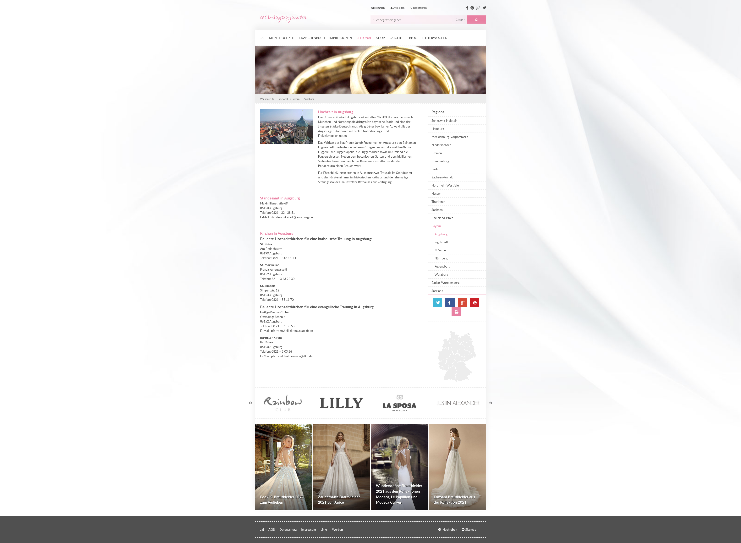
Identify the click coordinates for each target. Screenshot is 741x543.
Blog (413, 38)
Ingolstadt (441, 242)
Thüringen (438, 201)
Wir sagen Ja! (267, 99)
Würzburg (441, 274)
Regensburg (442, 266)
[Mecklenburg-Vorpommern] (465, 337)
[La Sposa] (399, 410)
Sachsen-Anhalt (442, 177)
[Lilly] (341, 410)
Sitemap (470, 529)
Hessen (436, 193)
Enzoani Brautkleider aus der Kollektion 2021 (454, 499)
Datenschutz (288, 529)
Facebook (450, 302)
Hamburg (437, 129)
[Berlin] (469, 347)
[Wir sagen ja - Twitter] (484, 7)
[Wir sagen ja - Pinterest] (472, 7)
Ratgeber (396, 38)
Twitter (437, 302)
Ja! (262, 38)
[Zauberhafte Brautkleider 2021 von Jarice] (341, 467)
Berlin (435, 169)
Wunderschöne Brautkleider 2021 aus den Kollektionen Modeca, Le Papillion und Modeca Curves (399, 494)
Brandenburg (440, 161)
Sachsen (437, 210)
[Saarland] (441, 368)
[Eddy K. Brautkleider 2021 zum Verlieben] (283, 467)
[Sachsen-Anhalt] (464, 350)
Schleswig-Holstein (444, 120)
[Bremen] (450, 343)
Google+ (462, 302)
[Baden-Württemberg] (450, 373)
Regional (364, 38)
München (441, 250)
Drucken (456, 311)
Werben (337, 529)
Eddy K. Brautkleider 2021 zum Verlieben (282, 499)
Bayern (295, 99)
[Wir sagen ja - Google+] (478, 7)
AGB (271, 529)
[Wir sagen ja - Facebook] (467, 7)
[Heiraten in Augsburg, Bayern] (286, 142)
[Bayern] (461, 371)
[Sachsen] (469, 357)
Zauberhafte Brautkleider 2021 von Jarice (339, 499)
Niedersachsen (441, 145)
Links (324, 529)
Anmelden (398, 7)
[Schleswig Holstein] (455, 336)
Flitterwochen (434, 38)
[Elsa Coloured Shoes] (283, 410)
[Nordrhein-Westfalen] (445, 354)
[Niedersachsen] (451, 346)
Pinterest (474, 302)
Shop (380, 38)
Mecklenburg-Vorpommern (449, 137)
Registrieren (420, 7)
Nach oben (449, 529)
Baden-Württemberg (445, 282)
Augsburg (309, 99)
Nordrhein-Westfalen (445, 185)
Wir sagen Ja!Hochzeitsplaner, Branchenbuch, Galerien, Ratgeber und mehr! (283, 19)
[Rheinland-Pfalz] (443, 364)
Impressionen (340, 38)
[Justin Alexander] (458, 410)
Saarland (437, 291)
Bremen (436, 153)
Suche (476, 19)
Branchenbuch (312, 38)
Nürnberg (441, 258)
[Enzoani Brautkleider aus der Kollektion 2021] (457, 467)
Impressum (308, 529)
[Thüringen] (460, 357)
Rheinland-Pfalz (442, 218)
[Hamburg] (455, 340)
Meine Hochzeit (282, 38)
